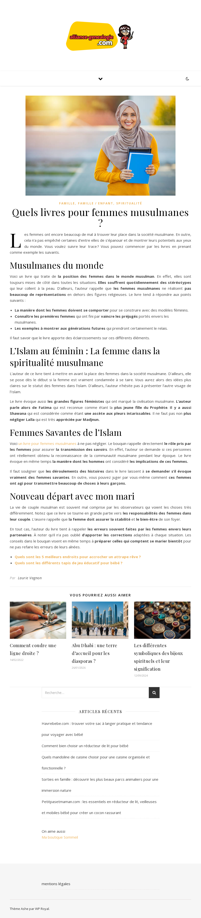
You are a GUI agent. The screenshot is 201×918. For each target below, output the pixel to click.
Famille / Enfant (95, 203)
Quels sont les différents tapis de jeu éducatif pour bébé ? (69, 562)
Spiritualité (129, 203)
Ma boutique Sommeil (60, 837)
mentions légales (56, 883)
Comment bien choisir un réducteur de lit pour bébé (85, 745)
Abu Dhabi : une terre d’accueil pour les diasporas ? (94, 653)
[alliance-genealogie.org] (100, 35)
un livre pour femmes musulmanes (47, 443)
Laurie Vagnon (30, 578)
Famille (67, 203)
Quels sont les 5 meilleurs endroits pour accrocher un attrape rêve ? (78, 556)
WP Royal (42, 908)
